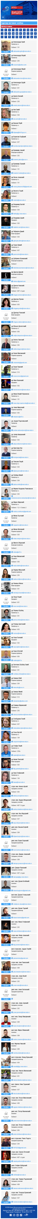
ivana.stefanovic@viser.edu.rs (22, 931)
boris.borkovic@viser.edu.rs (21, 850)
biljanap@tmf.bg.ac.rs (19, 132)
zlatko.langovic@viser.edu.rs (21, 349)
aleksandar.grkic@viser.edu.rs (22, 51)
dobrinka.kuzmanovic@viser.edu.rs (23, 268)
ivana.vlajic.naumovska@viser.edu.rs (24, 403)
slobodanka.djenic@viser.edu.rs (22, 728)
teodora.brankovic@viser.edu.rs (22, 1202)
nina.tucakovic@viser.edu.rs (21, 1094)
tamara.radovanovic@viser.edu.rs (23, 1188)
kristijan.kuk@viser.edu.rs (20, 457)
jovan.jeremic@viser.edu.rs (21, 1012)
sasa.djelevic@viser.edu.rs (21, 647)
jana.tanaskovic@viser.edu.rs (21, 972)
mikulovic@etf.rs (18, 417)
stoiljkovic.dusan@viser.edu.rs (22, 904)
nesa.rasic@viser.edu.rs (20, 606)
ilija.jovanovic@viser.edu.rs (21, 945)
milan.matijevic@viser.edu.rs (21, 539)
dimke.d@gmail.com (19, 281)
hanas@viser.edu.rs (19, 782)
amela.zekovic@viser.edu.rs (21, 105)
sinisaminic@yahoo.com (20, 701)
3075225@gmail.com (19, 1148)
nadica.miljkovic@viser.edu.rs (22, 579)
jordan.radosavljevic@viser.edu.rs (23, 430)
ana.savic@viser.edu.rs (20, 119)
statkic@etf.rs (17, 660)
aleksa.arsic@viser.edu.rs (20, 796)
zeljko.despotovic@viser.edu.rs (22, 335)
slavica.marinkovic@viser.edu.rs (22, 714)
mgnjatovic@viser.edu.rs (20, 525)
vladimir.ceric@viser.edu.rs (21, 227)
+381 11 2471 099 (30, 1210)
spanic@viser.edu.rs (19, 755)
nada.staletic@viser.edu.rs (21, 566)
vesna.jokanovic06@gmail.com (22, 187)
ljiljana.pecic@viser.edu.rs (21, 471)
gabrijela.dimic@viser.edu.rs (21, 241)
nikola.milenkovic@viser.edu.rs (22, 1080)
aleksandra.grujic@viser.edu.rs (22, 92)
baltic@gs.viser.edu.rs (19, 214)
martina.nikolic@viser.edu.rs (21, 1053)
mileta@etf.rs (17, 552)
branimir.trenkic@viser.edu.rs (22, 173)
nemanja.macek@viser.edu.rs (22, 593)
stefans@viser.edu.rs (19, 1175)
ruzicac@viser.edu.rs (19, 633)
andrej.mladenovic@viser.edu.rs (22, 809)
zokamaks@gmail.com (20, 363)
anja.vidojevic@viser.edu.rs (21, 823)
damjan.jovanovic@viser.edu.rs (22, 863)
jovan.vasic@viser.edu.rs (20, 985)
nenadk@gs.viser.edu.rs (20, 1066)
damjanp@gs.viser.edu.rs (20, 877)
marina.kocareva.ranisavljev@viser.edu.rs (23, 498)
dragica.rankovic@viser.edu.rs (22, 322)
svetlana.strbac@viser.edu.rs (21, 674)
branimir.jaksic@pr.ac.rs (20, 159)
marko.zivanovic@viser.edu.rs (22, 1039)
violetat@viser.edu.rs (19, 200)
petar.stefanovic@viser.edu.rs (22, 1134)
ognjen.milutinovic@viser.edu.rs (22, 1107)
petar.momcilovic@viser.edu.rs (22, 1121)
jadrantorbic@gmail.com (20, 958)
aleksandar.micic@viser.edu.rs (22, 78)
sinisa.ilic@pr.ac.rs (18, 687)
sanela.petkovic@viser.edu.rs (22, 1161)
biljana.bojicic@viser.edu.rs (21, 836)
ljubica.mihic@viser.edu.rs (21, 484)
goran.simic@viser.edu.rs (20, 254)
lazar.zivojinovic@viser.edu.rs (22, 1026)
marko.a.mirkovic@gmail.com (22, 511)
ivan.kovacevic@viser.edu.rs (21, 390)
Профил (6, 52)
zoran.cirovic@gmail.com (21, 376)
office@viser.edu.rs (19, 1210)
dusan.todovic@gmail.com (21, 918)
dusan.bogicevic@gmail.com (21, 890)
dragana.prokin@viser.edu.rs (21, 308)
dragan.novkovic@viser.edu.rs (22, 295)
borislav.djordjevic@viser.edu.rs (22, 146)
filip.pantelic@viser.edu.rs (21, 769)
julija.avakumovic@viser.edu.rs (22, 444)
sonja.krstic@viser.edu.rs (20, 742)
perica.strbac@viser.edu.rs (21, 620)
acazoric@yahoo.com (19, 65)
